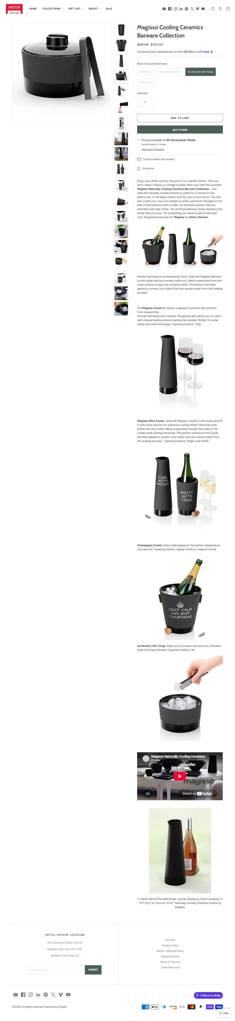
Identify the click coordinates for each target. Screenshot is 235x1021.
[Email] (164, 8)
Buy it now (180, 130)
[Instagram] (175, 8)
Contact (170, 940)
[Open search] (213, 9)
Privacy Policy (170, 945)
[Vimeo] (197, 8)
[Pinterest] (186, 8)
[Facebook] (170, 8)
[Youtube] (203, 8)
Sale (109, 8)
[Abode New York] (14, 9)
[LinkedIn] (181, 8)
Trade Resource (170, 967)
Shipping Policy (170, 956)
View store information (152, 149)
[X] (192, 8)
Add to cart (180, 118)
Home (33, 8)
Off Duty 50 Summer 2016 (156, 903)
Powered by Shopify (55, 1006)
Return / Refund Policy (170, 951)
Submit (93, 969)
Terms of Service (170, 962)
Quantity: (142, 93)
